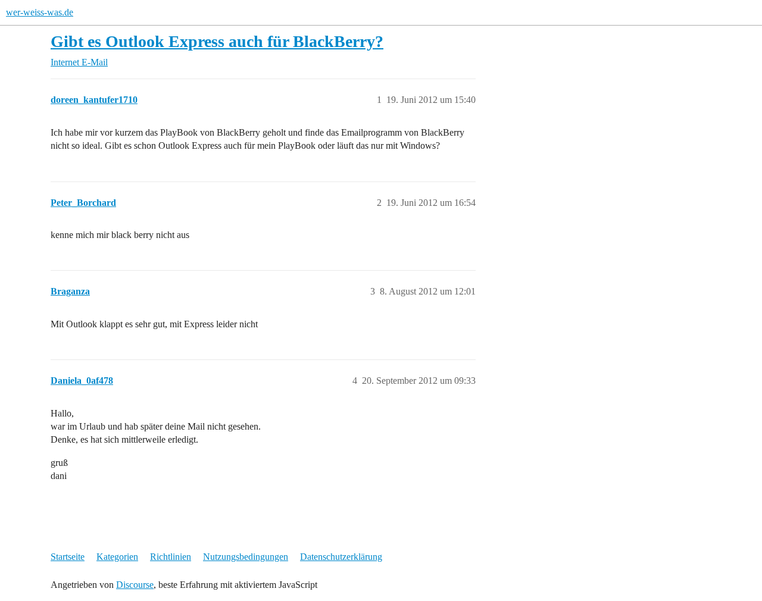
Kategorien (117, 557)
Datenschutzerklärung (341, 557)
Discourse (135, 585)
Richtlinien (170, 557)
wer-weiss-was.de (39, 12)
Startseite (68, 557)
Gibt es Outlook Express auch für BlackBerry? (217, 41)
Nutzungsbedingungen (245, 557)
